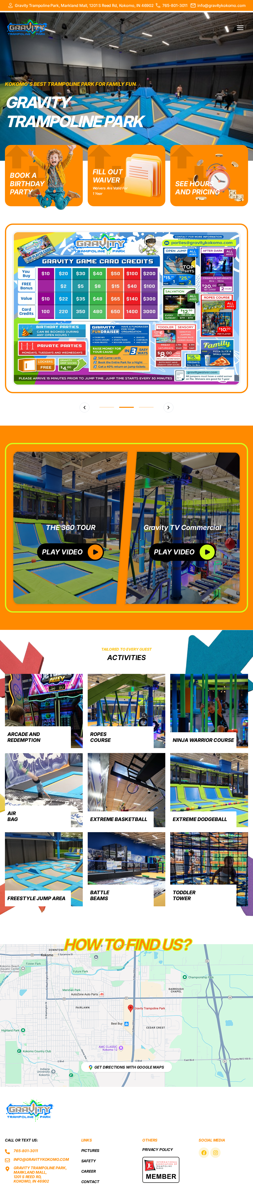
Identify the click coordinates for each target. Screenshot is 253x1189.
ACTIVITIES (126, 657)
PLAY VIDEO (62, 552)
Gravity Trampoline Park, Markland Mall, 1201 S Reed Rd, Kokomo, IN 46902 (84, 5)
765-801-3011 (175, 5)
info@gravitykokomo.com (221, 5)
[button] (84, 407)
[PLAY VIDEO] (95, 552)
